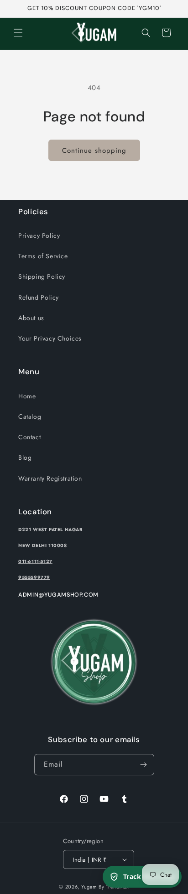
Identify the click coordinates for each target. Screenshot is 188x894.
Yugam (89, 886)
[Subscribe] (144, 764)
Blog (24, 457)
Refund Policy (38, 297)
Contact (29, 437)
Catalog (29, 416)
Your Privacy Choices (50, 338)
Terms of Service (43, 256)
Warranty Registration (50, 478)
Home (27, 396)
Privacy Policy (39, 235)
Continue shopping (94, 151)
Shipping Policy (41, 276)
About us (31, 317)
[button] (18, 33)
